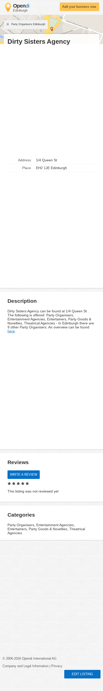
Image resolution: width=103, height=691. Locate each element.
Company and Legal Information (25, 666)
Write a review (23, 474)
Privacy (56, 666)
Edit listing (82, 674)
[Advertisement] (51, 101)
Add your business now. (79, 7)
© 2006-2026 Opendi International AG (29, 658)
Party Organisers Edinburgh (27, 24)
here (11, 331)
